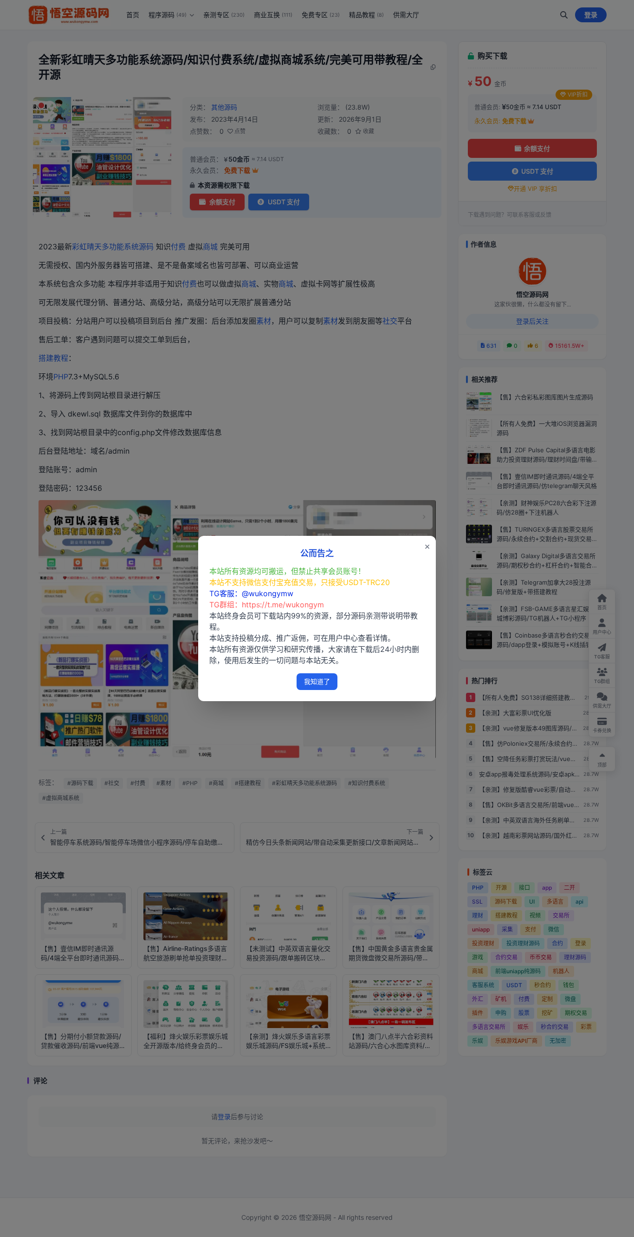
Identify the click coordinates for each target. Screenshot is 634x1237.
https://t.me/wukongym (283, 604)
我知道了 (317, 681)
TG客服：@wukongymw (251, 593)
